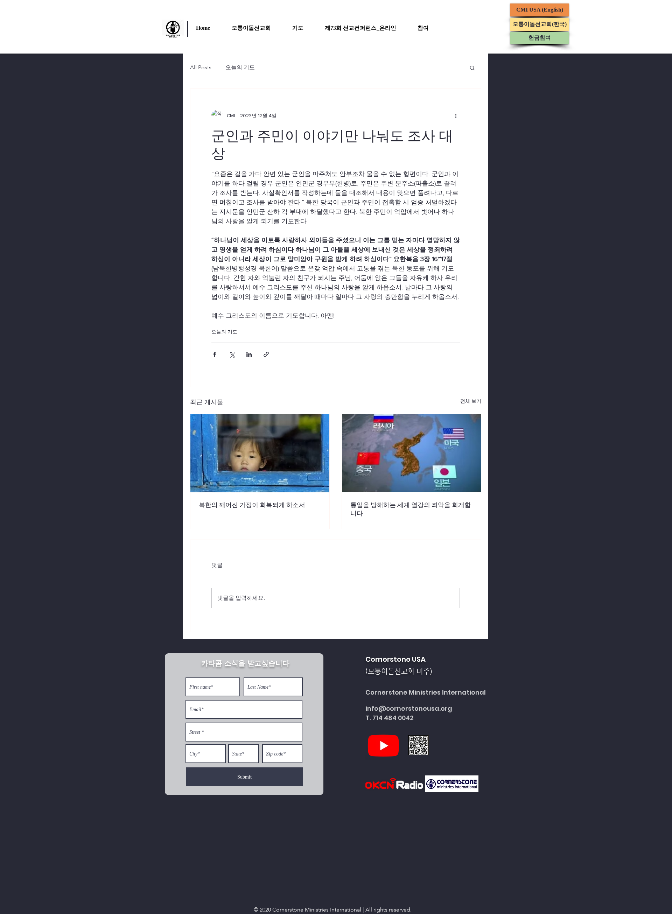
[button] (258, 28)
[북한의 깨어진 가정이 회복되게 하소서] (259, 453)
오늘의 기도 (240, 67)
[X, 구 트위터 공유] (232, 354)
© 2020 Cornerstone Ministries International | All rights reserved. (333, 909)
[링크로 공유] (266, 354)
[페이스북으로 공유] (214, 354)
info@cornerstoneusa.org (408, 708)
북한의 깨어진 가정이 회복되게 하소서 (252, 505)
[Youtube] (383, 745)
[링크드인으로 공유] (249, 354)
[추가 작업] (455, 115)
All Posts (200, 67)
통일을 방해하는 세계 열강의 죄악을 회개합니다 (410, 509)
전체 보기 (470, 401)
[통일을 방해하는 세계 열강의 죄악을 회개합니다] (411, 453)
